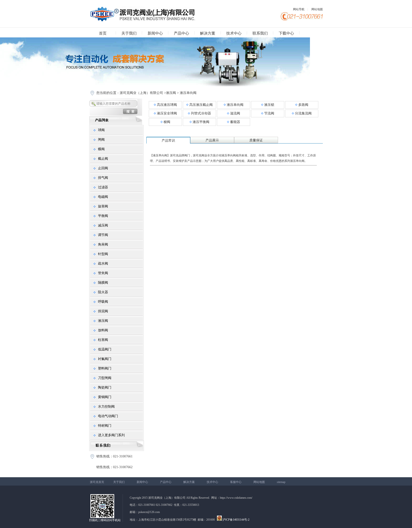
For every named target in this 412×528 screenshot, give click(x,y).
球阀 (101, 130)
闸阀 (101, 139)
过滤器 (103, 187)
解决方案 (207, 33)
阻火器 (103, 292)
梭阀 (166, 122)
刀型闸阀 (104, 378)
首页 (103, 33)
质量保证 (256, 140)
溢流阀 (234, 113)
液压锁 (268, 105)
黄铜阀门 (104, 397)
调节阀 (103, 235)
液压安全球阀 (166, 113)
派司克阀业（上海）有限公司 (141, 93)
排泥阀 (103, 311)
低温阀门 (104, 349)
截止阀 (103, 158)
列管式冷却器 (200, 113)
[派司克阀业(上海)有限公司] (142, 20)
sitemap (281, 482)
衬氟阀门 (104, 359)
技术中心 (234, 33)
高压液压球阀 (166, 105)
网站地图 (317, 9)
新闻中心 (155, 33)
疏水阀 (103, 263)
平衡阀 (103, 216)
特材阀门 (104, 425)
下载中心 (286, 33)
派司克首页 (97, 482)
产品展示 (212, 140)
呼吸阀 (103, 301)
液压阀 (171, 93)
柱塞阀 (103, 340)
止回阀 (103, 168)
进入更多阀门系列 (111, 435)
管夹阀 (103, 273)
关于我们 (129, 33)
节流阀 (268, 113)
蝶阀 (101, 149)
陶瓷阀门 (104, 387)
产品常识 (168, 140)
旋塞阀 (103, 206)
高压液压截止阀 (200, 105)
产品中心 (181, 33)
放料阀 (103, 330)
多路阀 (302, 105)
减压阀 (103, 225)
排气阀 (103, 177)
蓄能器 (234, 122)
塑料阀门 (104, 368)
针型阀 (103, 254)
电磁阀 (103, 197)
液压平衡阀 (200, 122)
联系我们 (260, 33)
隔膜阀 (103, 282)
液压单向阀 (188, 93)
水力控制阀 (106, 406)
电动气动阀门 (108, 416)
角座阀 (103, 244)
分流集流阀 (303, 113)
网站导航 (298, 9)
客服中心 (236, 482)
